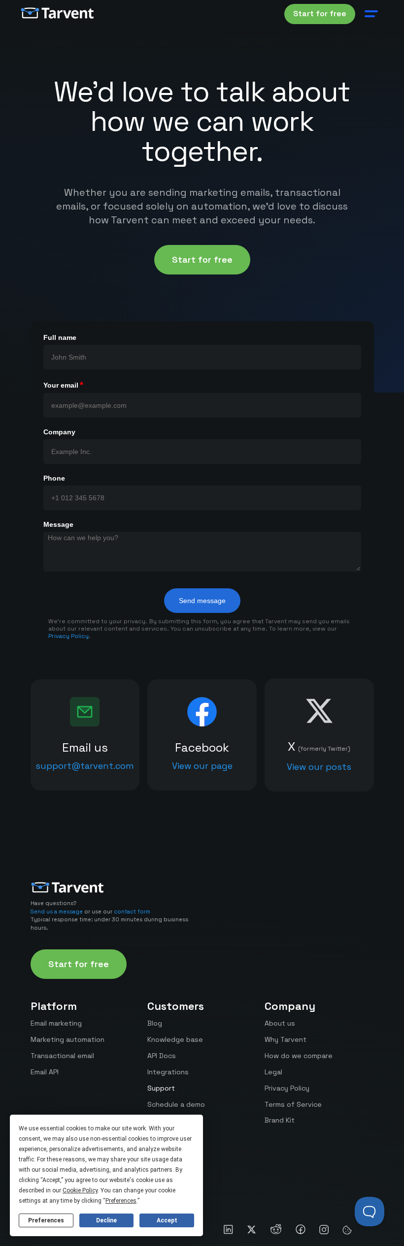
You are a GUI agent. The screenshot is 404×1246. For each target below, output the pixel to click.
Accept (167, 1220)
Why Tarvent (285, 1039)
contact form (132, 911)
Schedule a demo (176, 1104)
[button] (371, 14)
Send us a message (57, 911)
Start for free (319, 13)
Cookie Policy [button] (80, 1190)
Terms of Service (293, 1104)
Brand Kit (280, 1120)
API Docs (161, 1055)
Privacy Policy (68, 636)
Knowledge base (175, 1039)
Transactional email (62, 1055)
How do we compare (299, 1055)
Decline (106, 1220)
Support (161, 1088)
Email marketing (56, 1023)
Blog (154, 1023)
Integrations (168, 1071)
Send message (202, 601)
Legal (273, 1071)
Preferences (46, 1220)
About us (280, 1023)
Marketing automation (67, 1039)
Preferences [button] (120, 1200)
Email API (45, 1071)
